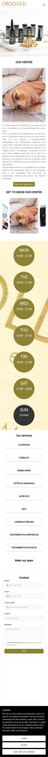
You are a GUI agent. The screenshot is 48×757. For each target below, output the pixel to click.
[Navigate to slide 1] (18, 231)
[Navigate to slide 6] (26, 231)
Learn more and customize (24, 752)
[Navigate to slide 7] (28, 231)
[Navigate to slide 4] (23, 231)
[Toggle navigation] (43, 4)
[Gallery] (24, 215)
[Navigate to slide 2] (19, 231)
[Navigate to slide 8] (29, 231)
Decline (24, 745)
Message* (8, 625)
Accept (24, 738)
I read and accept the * (24, 644)
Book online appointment (24, 184)
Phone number (9, 603)
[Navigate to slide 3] (21, 231)
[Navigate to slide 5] (24, 231)
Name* (6, 581)
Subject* (7, 614)
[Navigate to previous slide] (4, 215)
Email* (6, 592)
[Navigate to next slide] (43, 215)
